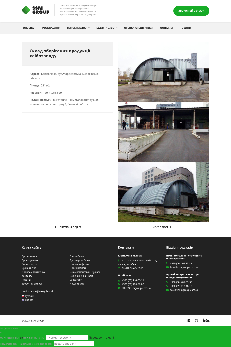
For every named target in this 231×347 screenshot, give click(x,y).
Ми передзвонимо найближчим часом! (22, 337)
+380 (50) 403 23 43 (181, 263)
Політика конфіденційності (37, 291)
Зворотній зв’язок (191, 10)
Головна (28, 27)
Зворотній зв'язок (32, 283)
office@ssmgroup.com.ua (136, 288)
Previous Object (70, 227)
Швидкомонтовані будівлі (85, 272)
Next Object (161, 227)
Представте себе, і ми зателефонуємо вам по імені (26, 343)
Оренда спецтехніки (138, 27)
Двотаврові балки (80, 260)
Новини (185, 27)
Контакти (166, 27)
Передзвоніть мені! (101, 337)
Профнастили (78, 267)
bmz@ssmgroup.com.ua (184, 267)
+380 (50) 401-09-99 (181, 282)
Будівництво (105, 27)
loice (206, 320)
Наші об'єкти (77, 283)
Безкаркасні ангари (81, 275)
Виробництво (77, 27)
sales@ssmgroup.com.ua (184, 289)
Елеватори (76, 279)
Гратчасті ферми (79, 264)
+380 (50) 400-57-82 (133, 284)
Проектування (50, 27)
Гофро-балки (77, 256)
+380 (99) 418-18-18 (181, 286)
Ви (21, 337)
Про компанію (30, 256)
